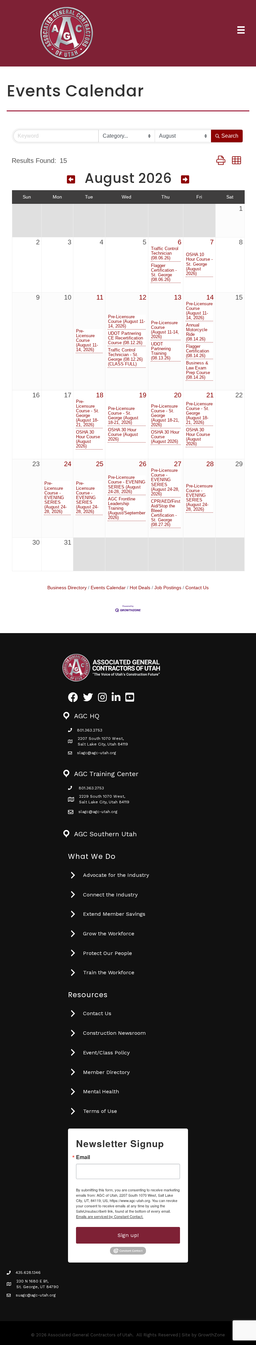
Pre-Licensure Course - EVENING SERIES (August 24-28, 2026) (55, 497)
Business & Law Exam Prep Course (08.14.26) (198, 370)
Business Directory (67, 587)
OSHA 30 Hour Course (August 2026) (88, 439)
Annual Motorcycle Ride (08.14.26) (196, 332)
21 (210, 395)
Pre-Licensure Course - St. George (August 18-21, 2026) (87, 413)
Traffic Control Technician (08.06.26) (164, 253)
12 (142, 297)
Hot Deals (140, 587)
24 (67, 464)
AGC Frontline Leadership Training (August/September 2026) (126, 508)
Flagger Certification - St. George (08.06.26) (164, 272)
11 (99, 297)
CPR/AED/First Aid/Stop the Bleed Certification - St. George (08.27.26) (165, 513)
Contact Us (197, 587)
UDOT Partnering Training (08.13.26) (161, 351)
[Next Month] (185, 179)
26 (142, 464)
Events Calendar (108, 587)
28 (210, 464)
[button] (221, 160)
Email (83, 1157)
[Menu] (241, 30)
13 (177, 297)
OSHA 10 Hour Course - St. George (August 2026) (199, 264)
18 (99, 395)
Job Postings (167, 587)
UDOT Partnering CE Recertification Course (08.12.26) (125, 338)
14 (210, 297)
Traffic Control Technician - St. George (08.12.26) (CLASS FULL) (125, 357)
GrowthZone (211, 1334)
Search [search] (229, 136)
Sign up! (128, 1235)
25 (99, 464)
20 (177, 395)
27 (177, 464)
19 (142, 395)
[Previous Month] (71, 179)
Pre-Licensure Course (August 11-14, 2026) (87, 340)
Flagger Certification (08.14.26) (197, 351)
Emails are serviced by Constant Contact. (109, 1216)
